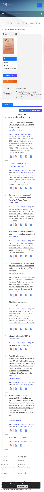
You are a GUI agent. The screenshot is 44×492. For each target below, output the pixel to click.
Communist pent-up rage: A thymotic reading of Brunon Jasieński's (20, 197)
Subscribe (9, 75)
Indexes (21, 461)
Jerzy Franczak (14, 203)
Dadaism (28, 141)
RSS (10, 81)
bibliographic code (26, 182)
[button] (16, 156)
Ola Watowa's (19, 302)
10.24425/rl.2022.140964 (24, 172)
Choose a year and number (30, 110)
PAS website (22, 473)
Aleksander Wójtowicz (17, 166)
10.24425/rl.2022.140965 (23, 209)
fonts (17, 182)
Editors (6, 62)
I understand (22, 486)
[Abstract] (11, 156)
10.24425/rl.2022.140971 (24, 427)
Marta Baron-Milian (15, 130)
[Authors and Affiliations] (31, 156)
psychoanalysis (15, 289)
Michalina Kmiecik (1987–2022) (21, 336)
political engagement (17, 287)
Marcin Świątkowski (16, 273)
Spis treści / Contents (17, 437)
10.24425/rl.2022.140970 (24, 385)
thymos (27, 216)
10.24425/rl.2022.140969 (23, 345)
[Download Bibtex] (26, 156)
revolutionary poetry (21, 250)
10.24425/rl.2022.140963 (23, 136)
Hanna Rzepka (14, 305)
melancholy (29, 287)
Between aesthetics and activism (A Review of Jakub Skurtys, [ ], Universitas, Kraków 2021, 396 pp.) (21, 405)
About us (4, 461)
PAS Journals (4, 464)
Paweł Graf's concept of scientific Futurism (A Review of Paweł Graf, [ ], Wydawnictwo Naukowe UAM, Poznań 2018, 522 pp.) (22, 365)
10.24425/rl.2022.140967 (24, 280)
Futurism (22, 141)
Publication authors (24, 467)
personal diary (24, 316)
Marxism (17, 216)
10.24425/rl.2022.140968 (24, 311)
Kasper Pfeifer (14, 237)
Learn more (29, 484)
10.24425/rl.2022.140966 (24, 243)
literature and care (16, 318)
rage (22, 216)
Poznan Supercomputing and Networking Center (16, 489)
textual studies (19, 179)
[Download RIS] (21, 156)
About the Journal (10, 59)
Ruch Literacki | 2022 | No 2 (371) (20, 134)
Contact (6, 65)
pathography (21, 320)
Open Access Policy (10, 68)
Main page (22, 457)
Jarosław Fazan (14, 339)
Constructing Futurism (18, 163)
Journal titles (21, 23)
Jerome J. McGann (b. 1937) (18, 184)
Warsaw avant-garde (16, 143)
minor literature (24, 148)
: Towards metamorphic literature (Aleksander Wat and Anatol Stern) (21, 124)
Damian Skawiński (15, 420)
